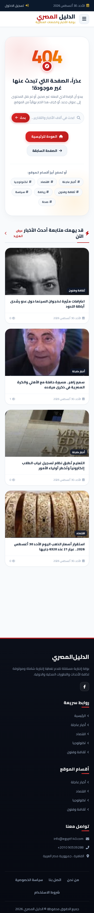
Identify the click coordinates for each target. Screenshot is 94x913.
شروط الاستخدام (47, 892)
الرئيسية (80, 716)
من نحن (73, 880)
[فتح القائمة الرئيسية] (84, 19)
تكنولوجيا (79, 743)
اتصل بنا (55, 880)
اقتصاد (81, 734)
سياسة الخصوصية (29, 880)
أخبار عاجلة (78, 725)
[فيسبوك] (84, 686)
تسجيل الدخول (14, 5)
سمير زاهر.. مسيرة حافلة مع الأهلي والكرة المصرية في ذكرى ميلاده (51, 384)
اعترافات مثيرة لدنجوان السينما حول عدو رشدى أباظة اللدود (47, 303)
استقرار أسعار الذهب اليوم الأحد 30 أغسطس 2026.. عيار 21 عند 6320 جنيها (49, 546)
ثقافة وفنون (76, 752)
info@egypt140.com (68, 839)
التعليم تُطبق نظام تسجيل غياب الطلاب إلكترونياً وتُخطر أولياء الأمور (53, 465)
